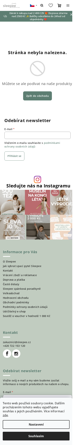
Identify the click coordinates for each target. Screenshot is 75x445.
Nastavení (36, 424)
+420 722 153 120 (14, 345)
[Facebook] (7, 353)
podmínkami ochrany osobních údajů (32, 144)
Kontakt (8, 270)
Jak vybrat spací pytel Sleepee (22, 266)
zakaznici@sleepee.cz (17, 342)
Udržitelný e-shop (14, 311)
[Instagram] (16, 353)
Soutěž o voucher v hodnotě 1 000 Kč (26, 316)
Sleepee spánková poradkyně (22, 288)
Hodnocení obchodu (16, 298)
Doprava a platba (14, 279)
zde (5, 415)
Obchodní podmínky (16, 302)
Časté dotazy (11, 284)
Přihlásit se (14, 156)
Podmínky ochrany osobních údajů (25, 307)
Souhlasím (36, 436)
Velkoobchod (11, 293)
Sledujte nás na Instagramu (38, 185)
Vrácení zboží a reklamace (20, 275)
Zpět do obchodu (37, 96)
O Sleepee (9, 261)
